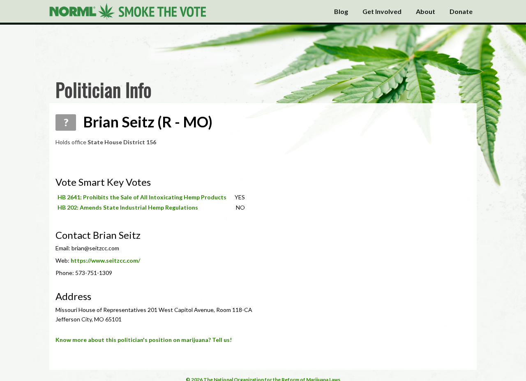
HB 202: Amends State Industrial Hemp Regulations (128, 207)
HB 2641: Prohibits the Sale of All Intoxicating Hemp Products (142, 197)
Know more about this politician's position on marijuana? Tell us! (143, 339)
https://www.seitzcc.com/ (105, 260)
